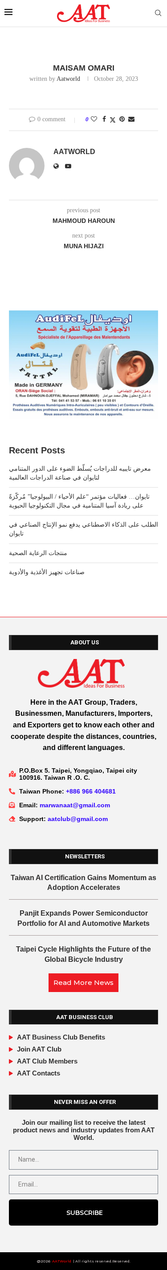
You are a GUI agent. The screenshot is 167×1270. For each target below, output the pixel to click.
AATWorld (61, 1261)
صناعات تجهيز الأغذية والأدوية (47, 572)
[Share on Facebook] (104, 119)
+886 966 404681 (91, 791)
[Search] (158, 13)
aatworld (68, 78)
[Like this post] (94, 119)
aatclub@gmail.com (78, 818)
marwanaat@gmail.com (75, 805)
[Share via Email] (131, 119)
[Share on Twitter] (113, 120)
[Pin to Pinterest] (122, 119)
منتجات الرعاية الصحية (38, 553)
